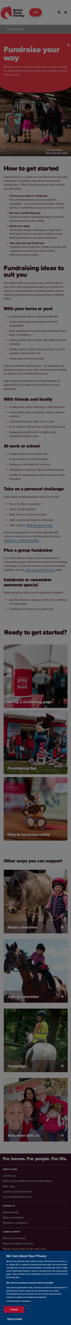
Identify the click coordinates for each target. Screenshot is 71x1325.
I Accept (14, 1309)
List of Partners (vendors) (18, 1301)
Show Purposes (14, 1318)
